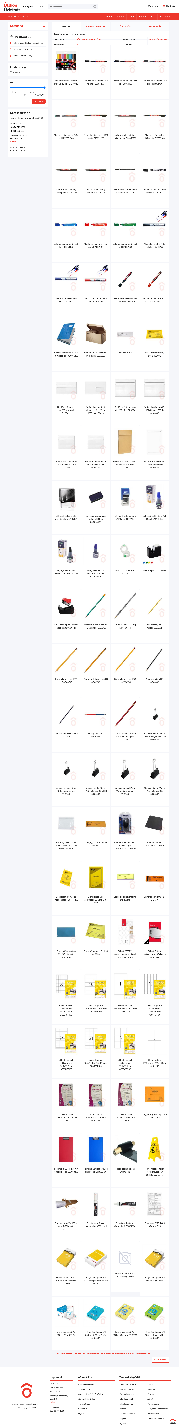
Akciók (108, 17)
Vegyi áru (123, 1419)
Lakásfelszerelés (126, 1404)
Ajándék (150, 1399)
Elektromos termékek (128, 1385)
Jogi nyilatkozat (84, 1404)
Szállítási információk (86, 1385)
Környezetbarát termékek (157, 1409)
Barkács (122, 1409)
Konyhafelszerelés (126, 1389)
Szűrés (38, 102)
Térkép (13, 142)
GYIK (131, 17)
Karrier (142, 17)
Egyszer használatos (127, 1394)
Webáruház (154, 7)
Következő (160, 1360)
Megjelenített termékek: (130, 42)
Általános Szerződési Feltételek (90, 1394)
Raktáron (16, 73)
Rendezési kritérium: (59, 42)
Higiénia (122, 1424)
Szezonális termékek (127, 1414)
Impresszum (83, 1409)
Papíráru (150, 1385)
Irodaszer (23, 17)
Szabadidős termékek (156, 1419)
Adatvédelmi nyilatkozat (88, 1399)
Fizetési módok (84, 1389)
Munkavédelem (153, 1404)
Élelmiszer (151, 1394)
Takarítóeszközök (126, 1399)
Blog (152, 17)
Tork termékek (153, 1414)
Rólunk (120, 17)
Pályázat (81, 1414)
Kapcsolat (165, 17)
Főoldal (12, 17)
